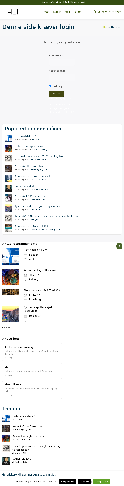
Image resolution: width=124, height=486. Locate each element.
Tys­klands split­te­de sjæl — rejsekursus (37, 206)
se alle (6, 327)
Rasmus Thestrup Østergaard (45, 229)
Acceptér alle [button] (101, 482)
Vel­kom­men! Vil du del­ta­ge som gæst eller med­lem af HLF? (61, 108)
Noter (45, 11)
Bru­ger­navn (56, 55)
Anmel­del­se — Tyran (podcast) (33, 176)
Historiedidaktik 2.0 (35, 250)
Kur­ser (57, 11)
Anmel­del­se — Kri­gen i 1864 (31, 226)
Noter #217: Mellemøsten (30, 196)
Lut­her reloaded (24, 186)
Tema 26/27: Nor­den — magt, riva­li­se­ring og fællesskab (47, 216)
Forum (77, 11)
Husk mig (57, 86)
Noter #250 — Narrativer (30, 166)
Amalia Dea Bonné (39, 179)
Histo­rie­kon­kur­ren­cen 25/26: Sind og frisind (41, 156)
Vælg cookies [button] (67, 482)
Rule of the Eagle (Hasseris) (39, 270)
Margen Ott (36, 219)
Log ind (104, 12)
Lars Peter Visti (38, 199)
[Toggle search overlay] (95, 12)
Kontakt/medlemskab (74, 2)
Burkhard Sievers (39, 189)
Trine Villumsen (38, 159)
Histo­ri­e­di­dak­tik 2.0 (26, 136)
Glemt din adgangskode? (60, 98)
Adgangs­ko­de (57, 71)
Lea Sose (36, 139)
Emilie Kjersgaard (39, 169)
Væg (67, 11)
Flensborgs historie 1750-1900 (41, 290)
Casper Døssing (39, 149)
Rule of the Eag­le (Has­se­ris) (31, 146)
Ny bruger (116, 12)
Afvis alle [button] (84, 482)
